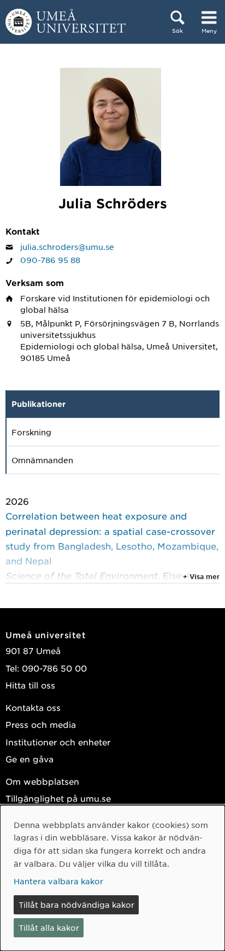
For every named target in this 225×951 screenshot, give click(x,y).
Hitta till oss (30, 685)
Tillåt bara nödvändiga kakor (76, 904)
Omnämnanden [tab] (42, 460)
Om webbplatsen (42, 781)
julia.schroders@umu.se (67, 247)
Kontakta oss (33, 707)
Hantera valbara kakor (58, 881)
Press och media (40, 724)
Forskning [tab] (31, 432)
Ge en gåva (29, 759)
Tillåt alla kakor (49, 927)
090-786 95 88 (50, 260)
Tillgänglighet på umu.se (58, 798)
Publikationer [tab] (38, 404)
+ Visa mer (201, 576)
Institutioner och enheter (57, 742)
